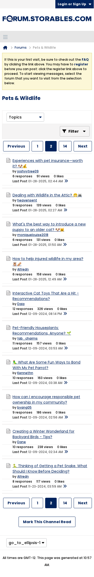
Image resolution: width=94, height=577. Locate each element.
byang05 (24, 407)
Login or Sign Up (72, 4)
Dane (21, 442)
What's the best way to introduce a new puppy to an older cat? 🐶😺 (49, 227)
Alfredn (23, 269)
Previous (16, 146)
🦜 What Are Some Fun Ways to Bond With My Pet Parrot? (46, 365)
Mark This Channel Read (47, 521)
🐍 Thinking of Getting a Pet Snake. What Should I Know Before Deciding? (50, 468)
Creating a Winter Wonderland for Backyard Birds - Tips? (43, 434)
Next (82, 146)
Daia (21, 304)
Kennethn (25, 373)
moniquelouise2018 (32, 235)
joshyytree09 (28, 171)
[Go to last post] (66, 181)
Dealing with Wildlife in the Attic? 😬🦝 (47, 195)
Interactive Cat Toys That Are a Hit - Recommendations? (46, 296)
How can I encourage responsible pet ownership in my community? (46, 399)
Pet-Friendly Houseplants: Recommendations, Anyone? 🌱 (42, 330)
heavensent (27, 200)
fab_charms (27, 338)
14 (65, 146)
